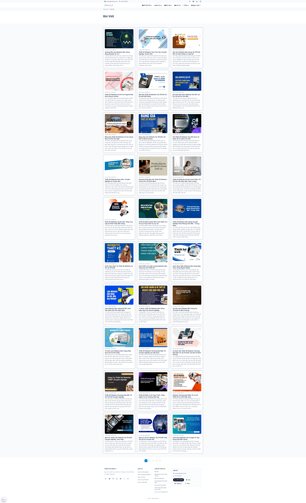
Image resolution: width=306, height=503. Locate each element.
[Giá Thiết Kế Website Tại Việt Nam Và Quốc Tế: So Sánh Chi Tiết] (187, 123)
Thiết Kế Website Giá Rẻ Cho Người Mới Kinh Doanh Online (119, 95)
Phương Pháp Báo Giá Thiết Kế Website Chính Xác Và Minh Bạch (153, 180)
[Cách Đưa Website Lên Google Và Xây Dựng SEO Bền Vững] (187, 424)
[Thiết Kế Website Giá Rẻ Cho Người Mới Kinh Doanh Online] (119, 81)
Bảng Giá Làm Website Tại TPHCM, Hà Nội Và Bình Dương (152, 138)
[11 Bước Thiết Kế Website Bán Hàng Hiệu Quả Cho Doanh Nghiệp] (153, 295)
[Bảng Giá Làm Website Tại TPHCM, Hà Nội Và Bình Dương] (153, 123)
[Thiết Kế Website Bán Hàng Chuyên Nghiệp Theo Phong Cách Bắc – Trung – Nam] (187, 208)
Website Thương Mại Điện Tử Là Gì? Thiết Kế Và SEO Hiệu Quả (185, 396)
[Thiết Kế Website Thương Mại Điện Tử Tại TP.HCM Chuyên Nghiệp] (119, 381)
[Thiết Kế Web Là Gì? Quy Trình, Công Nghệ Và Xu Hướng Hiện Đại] (153, 381)
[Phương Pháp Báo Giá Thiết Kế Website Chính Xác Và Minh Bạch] (153, 166)
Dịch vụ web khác (142, 482)
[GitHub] (200, 1)
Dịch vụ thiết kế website (144, 474)
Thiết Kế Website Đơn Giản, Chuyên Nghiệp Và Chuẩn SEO (117, 180)
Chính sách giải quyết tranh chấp (160, 488)
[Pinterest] (120, 478)
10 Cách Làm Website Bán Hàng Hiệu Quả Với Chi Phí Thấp (118, 352)
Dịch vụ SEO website (143, 472)
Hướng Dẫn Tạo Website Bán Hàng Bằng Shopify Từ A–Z (117, 53)
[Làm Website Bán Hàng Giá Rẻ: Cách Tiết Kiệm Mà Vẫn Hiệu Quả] (119, 295)
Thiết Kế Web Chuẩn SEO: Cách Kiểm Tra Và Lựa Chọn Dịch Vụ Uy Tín (153, 223)
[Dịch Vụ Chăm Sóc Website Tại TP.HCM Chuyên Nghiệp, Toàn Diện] (119, 424)
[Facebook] (190, 1)
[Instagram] (127, 478)
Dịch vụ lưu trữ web (143, 479)
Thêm (186, 5)
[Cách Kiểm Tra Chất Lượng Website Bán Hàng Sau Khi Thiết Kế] (153, 252)
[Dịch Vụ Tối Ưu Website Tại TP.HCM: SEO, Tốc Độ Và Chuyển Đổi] (153, 424)
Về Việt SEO (147, 5)
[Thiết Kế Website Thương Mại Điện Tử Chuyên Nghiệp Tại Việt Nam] (153, 337)
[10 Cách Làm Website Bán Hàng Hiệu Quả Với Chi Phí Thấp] (119, 337)
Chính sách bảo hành (160, 485)
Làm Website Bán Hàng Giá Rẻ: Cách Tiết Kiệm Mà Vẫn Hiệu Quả (118, 309)
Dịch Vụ (158, 5)
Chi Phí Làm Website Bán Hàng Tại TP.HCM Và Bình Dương (185, 309)
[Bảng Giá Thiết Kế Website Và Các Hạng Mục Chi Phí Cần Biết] (119, 123)
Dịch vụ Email (141, 477)
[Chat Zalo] (4, 499)
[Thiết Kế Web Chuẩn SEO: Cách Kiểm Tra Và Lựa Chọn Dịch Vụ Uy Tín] (153, 208)
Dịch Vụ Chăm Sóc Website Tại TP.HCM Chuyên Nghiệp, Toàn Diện (118, 438)
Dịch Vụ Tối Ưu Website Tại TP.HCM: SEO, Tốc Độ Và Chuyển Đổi (153, 438)
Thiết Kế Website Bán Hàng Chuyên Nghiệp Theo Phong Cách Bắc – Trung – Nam (186, 223)
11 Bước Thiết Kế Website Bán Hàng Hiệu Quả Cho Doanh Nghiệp (151, 309)
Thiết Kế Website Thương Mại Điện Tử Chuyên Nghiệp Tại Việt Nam (152, 352)
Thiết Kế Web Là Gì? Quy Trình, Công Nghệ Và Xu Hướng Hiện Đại (152, 396)
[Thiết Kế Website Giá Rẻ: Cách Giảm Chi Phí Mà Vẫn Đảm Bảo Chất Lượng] (187, 166)
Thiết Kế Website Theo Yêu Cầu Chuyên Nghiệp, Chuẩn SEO (153, 53)
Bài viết (168, 5)
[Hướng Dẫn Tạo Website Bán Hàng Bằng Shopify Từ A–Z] (119, 38)
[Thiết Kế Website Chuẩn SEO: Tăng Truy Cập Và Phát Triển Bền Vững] (119, 208)
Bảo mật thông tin (159, 478)
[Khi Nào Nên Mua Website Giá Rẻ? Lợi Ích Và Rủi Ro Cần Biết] (187, 81)
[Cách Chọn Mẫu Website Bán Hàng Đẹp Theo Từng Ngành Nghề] (187, 252)
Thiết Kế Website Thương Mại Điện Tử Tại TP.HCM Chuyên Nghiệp (118, 396)
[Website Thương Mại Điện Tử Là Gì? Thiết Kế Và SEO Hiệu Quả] (187, 381)
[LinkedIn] (197, 1)
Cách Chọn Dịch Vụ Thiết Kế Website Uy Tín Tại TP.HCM (119, 267)
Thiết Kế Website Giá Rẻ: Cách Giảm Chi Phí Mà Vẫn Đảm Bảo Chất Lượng (187, 180)
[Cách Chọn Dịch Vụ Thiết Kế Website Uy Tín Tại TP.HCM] (119, 252)
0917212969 (178, 476)
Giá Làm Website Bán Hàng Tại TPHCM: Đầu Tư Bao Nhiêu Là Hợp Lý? (186, 53)
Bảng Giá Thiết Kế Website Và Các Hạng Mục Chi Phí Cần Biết (119, 138)
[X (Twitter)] (124, 478)
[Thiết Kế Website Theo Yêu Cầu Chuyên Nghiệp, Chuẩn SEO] (153, 38)
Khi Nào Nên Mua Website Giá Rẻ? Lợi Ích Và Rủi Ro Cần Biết (186, 95)
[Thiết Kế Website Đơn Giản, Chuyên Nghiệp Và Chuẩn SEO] (119, 166)
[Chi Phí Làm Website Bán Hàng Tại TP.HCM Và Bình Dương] (187, 295)
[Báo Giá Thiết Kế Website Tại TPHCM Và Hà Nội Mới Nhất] (153, 81)
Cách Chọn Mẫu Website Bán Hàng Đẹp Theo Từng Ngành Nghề (187, 267)
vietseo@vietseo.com (112, 1)
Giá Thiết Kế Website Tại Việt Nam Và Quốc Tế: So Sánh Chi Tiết (186, 138)
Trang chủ (106, 9)
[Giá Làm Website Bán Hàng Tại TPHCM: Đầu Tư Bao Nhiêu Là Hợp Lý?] (187, 38)
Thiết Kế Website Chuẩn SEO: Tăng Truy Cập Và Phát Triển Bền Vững (119, 223)
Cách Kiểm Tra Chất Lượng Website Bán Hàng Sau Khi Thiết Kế (153, 267)
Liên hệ (178, 5)
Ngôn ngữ (196, 5)
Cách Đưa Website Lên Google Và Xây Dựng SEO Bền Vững (186, 438)
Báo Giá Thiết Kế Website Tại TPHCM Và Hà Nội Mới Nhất (153, 95)
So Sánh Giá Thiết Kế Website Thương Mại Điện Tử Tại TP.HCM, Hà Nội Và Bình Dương (187, 352)
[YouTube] (193, 1)
